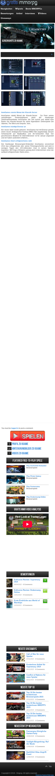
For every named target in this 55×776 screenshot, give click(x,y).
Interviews (30, 13)
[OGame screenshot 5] (12, 105)
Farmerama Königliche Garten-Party (36, 732)
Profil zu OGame (20, 444)
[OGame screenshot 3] (12, 89)
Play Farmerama (33, 487)
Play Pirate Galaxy (33, 476)
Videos (43, 13)
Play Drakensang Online (36, 497)
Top (50, 766)
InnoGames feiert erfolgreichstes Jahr (16, 141)
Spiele (20, 9)
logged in (14, 428)
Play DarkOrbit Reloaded (36, 466)
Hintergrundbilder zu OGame (26, 449)
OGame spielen (27, 436)
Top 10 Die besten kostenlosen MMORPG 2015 (36, 716)
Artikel (19, 13)
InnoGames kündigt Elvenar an (13, 127)
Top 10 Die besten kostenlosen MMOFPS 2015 (36, 705)
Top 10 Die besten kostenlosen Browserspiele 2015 (34, 694)
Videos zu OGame (20, 453)
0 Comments (27, 584)
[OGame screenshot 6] (34, 105)
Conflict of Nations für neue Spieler (36, 676)
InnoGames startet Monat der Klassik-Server (19, 112)
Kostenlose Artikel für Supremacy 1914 (35, 665)
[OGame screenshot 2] (34, 73)
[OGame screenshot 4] (34, 89)
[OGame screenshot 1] (12, 73)
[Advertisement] (27, 288)
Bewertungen (7, 13)
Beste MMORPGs (34, 9)
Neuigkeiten (6, 9)
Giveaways (6, 18)
